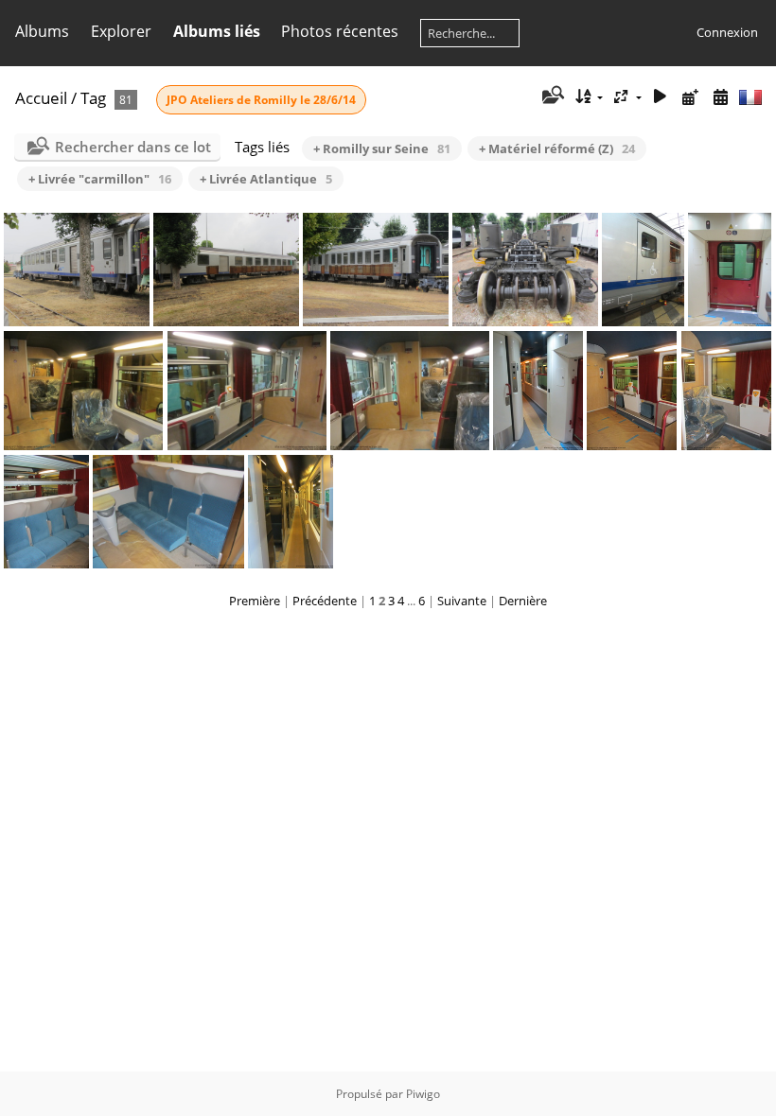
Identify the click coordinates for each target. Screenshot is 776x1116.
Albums (42, 31)
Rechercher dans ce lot (133, 146)
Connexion (727, 32)
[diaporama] (660, 97)
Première (254, 600)
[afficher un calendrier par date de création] (720, 97)
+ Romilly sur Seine (381, 148)
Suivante (461, 600)
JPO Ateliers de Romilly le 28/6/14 (261, 100)
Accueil (41, 98)
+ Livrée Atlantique (266, 178)
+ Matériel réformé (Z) (557, 148)
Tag (93, 98)
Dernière (523, 600)
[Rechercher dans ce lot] (551, 96)
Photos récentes (339, 31)
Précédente (324, 600)
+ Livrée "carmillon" (99, 178)
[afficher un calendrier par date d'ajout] (690, 97)
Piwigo (423, 1094)
